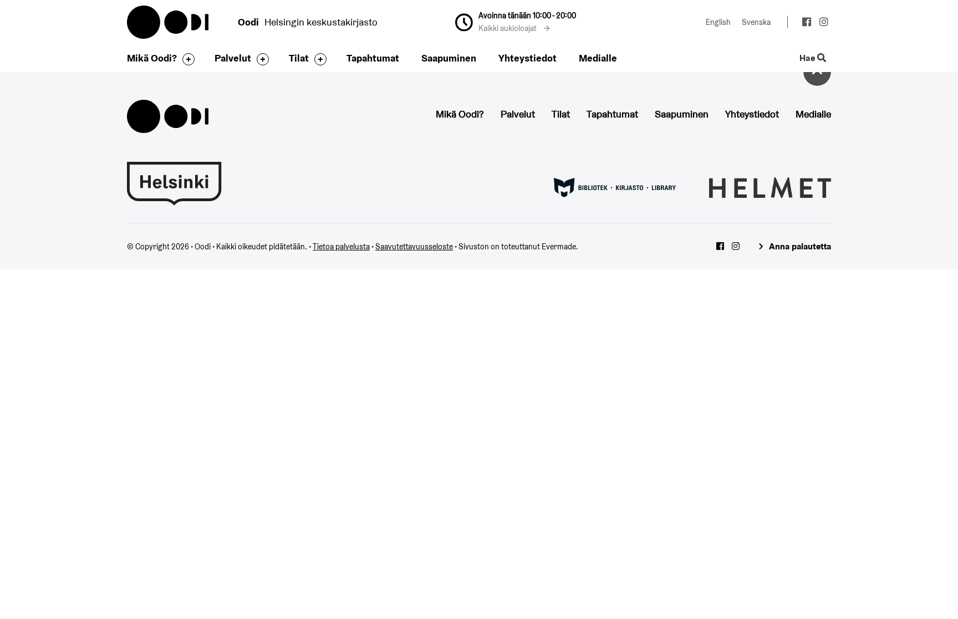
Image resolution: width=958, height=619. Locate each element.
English (718, 22)
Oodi (168, 22)
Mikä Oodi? (152, 58)
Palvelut (233, 58)
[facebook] (806, 23)
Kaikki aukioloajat (508, 28)
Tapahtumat (372, 58)
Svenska (756, 22)
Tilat (299, 58)
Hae (808, 58)
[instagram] (823, 23)
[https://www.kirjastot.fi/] (615, 187)
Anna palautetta (800, 246)
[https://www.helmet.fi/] (770, 187)
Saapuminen (448, 58)
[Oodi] (167, 115)
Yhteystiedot (527, 58)
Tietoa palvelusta (341, 247)
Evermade (559, 247)
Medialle (598, 58)
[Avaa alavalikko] (185, 59)
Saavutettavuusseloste (414, 247)
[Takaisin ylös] (817, 72)
